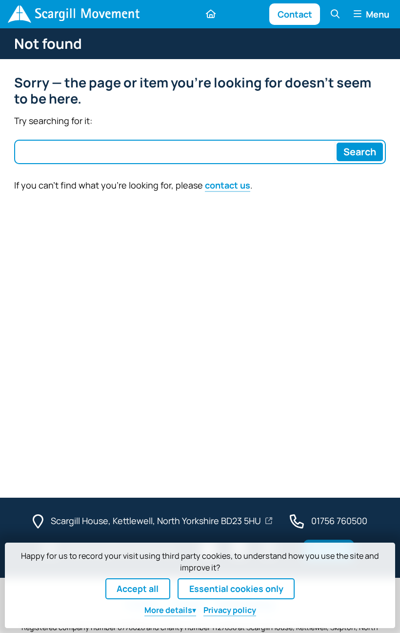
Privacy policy (229, 610)
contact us (227, 185)
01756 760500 (339, 521)
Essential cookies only (236, 588)
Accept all (138, 588)
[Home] (73, 14)
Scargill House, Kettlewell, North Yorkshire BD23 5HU (157, 521)
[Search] (334, 13)
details (168, 610)
